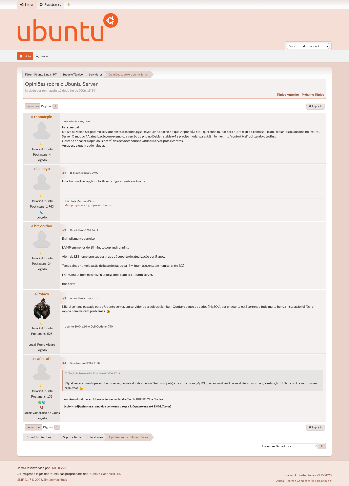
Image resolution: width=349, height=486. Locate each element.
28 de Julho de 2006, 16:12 (84, 230)
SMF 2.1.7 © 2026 (29, 479)
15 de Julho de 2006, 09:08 (84, 172)
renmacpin (43, 116)
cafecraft (43, 358)
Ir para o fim (32, 106)
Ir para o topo (33, 427)
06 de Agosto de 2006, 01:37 (85, 363)
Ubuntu (92, 474)
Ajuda (280, 480)
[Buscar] (304, 46)
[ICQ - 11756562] (39, 402)
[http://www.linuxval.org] (41, 407)
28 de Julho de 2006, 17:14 (84, 298)
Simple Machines (55, 479)
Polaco (43, 294)
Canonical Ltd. (111, 474)
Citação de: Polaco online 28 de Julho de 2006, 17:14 (94, 373)
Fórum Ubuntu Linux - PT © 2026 (308, 475)
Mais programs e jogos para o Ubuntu (87, 205)
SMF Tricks (58, 468)
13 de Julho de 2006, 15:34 (76, 121)
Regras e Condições (298, 480)
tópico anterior (288, 94)
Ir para (266, 446)
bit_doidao (43, 226)
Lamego (43, 168)
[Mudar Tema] (68, 4)
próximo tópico (313, 94)
